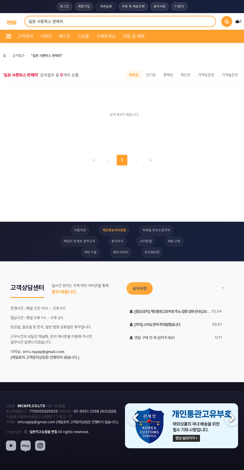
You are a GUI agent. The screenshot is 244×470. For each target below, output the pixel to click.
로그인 (64, 6)
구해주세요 (106, 36)
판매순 (168, 75)
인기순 (151, 75)
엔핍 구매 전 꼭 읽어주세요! (154, 337)
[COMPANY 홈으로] (11, 21)
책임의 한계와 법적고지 (79, 241)
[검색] (226, 21)
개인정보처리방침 (114, 230)
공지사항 (159, 6)
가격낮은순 (206, 75)
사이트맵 (146, 241)
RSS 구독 (174, 241)
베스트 (65, 36)
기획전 (46, 36)
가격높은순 (230, 75)
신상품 (83, 36)
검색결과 (18, 56)
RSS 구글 (91, 252)
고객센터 (25, 36)
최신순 (185, 75)
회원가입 (84, 6)
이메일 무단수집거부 (156, 230)
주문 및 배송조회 (133, 6)
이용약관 (80, 230)
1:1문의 (179, 6)
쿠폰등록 (106, 6)
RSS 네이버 (120, 252)
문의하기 (117, 241)
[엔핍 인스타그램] (40, 446)
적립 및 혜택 (134, 36)
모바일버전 (152, 252)
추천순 (134, 75)
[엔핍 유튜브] (11, 446)
